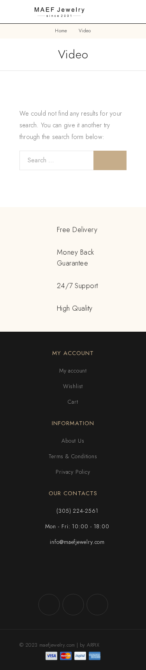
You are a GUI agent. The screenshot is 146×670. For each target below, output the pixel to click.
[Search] (123, 12)
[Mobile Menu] (15, 11)
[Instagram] (73, 605)
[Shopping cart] (135, 12)
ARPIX (93, 645)
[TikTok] (97, 605)
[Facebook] (49, 605)
